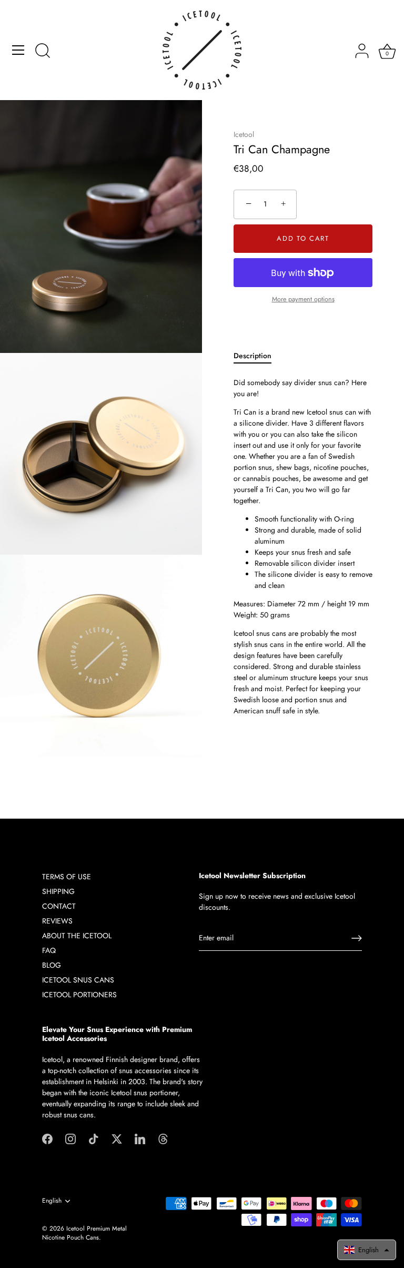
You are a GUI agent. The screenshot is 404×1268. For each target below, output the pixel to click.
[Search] (42, 51)
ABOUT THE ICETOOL (77, 935)
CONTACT (59, 906)
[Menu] (18, 50)
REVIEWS (57, 921)
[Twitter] (117, 1138)
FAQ (49, 950)
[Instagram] (70, 1138)
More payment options (303, 299)
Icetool (244, 134)
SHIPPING (58, 891)
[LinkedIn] (140, 1138)
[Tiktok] (93, 1138)
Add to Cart (303, 238)
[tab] (258, 355)
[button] (367, 1250)
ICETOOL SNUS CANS (78, 980)
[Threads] (163, 1138)
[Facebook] (47, 1138)
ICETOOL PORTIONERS (79, 994)
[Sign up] (356, 938)
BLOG (51, 965)
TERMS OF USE (66, 876)
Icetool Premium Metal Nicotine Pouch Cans (84, 1233)
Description (252, 355)
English (52, 1201)
